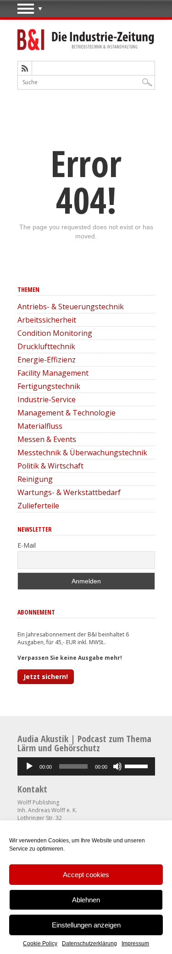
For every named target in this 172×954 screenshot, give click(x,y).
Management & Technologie (66, 413)
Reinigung (35, 479)
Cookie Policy (40, 943)
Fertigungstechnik (48, 386)
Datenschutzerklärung (89, 943)
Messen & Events (46, 439)
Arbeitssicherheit (46, 320)
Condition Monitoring (54, 333)
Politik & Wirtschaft (50, 466)
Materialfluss (39, 426)
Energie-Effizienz (46, 360)
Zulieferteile (38, 506)
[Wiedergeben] (29, 766)
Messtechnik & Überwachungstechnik (82, 452)
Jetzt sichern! (45, 676)
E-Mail (26, 545)
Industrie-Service (46, 399)
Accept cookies (86, 875)
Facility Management (53, 373)
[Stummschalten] (117, 766)
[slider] (137, 765)
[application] (86, 766)
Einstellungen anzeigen (86, 925)
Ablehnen (86, 900)
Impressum (135, 943)
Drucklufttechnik (46, 346)
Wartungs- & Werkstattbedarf (69, 492)
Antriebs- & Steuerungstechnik (70, 307)
